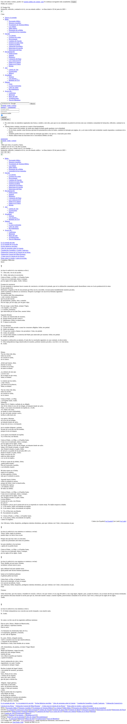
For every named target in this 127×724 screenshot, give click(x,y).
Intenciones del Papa (15, 50)
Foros (10, 84)
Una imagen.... (13, 78)
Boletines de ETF (14, 80)
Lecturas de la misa (15, 37)
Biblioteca (12, 57)
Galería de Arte (13, 69)
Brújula (11, 66)
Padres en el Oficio (15, 64)
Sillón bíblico (13, 28)
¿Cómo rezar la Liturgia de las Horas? (13, 256)
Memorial (12, 95)
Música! (11, 73)
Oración (7, 34)
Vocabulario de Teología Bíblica (19, 25)
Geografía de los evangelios (17, 32)
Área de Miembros (14, 100)
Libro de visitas (13, 87)
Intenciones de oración (16, 48)
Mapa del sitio (13, 96)
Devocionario (13, 39)
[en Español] (109, 521)
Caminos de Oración (15, 41)
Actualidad (8, 75)
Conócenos (12, 93)
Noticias (11, 77)
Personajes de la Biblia (16, 30)
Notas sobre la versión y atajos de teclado (14, 258)
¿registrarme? (12, 107)
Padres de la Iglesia (15, 62)
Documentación (10, 52)
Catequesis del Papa (15, 59)
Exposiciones (13, 71)
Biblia (7, 19)
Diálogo (7, 82)
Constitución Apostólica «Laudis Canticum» (15, 250)
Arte (6, 68)
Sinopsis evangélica (15, 23)
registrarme (4, 139)
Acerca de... (8, 91)
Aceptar (73, 2)
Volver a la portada (11, 17)
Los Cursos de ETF (15, 60)
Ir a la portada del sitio (8, 242)
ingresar (3, 107)
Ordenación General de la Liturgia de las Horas (16, 252)
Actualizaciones (14, 98)
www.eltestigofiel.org (27, 720)
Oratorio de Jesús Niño (16, 43)
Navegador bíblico (14, 21)
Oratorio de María (14, 44)
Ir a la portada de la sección (9, 244)
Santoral (11, 55)
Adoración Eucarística (16, 46)
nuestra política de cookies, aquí (34, 2)
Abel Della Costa (18, 722)
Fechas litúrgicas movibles (9, 246)
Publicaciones (13, 53)
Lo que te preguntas (15, 86)
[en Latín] (123, 521)
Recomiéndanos (14, 89)
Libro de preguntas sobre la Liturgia (12, 248)
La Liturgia (12, 35)
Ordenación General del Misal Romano (13, 254)
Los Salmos (12, 26)
